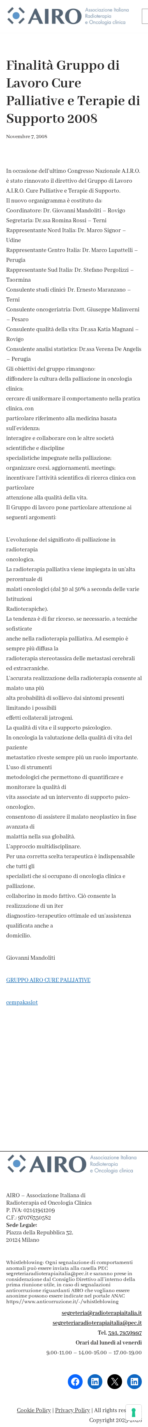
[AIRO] (68, 16)
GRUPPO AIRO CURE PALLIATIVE (48, 980)
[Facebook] (75, 1381)
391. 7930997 (125, 1333)
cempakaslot (22, 1002)
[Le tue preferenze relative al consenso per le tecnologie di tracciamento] (133, 1412)
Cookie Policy (34, 1410)
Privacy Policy (72, 1410)
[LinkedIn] (95, 1381)
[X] (114, 1381)
